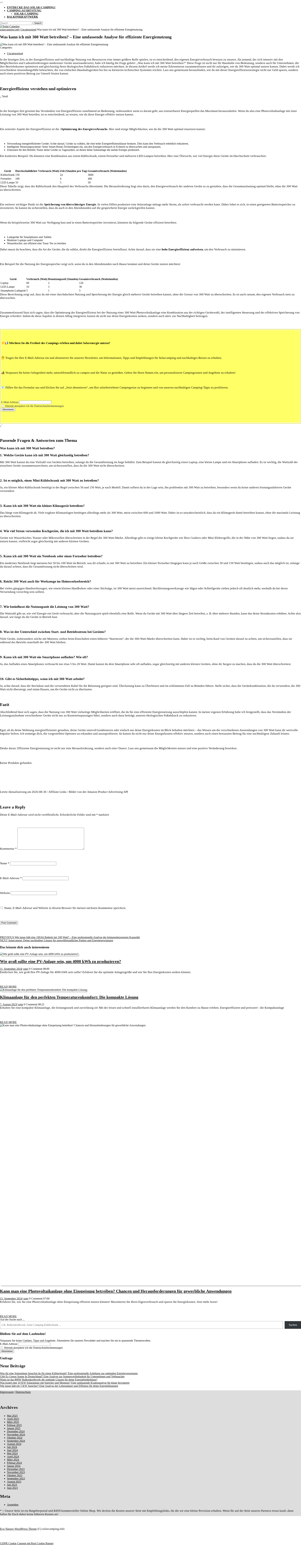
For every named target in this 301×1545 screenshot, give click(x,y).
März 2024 (13, 1459)
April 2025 (13, 1418)
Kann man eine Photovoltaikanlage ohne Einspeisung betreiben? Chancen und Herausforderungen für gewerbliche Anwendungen (115, 1291)
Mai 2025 (12, 1415)
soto (25, 968)
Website (5, 893)
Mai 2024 (12, 1453)
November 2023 (16, 1472)
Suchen (293, 1324)
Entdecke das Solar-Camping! (31, 7)
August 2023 (14, 1481)
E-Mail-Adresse (9, 402)
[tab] (1, 2)
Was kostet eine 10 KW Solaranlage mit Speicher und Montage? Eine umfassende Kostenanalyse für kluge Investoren (64, 1382)
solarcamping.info (10, 29)
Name (4, 863)
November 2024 (16, 1434)
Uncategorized (28, 29)
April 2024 (13, 1456)
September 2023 (16, 1478)
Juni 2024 (12, 1450)
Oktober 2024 (14, 1437)
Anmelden (12, 1504)
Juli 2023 (12, 1484)
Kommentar (8, 848)
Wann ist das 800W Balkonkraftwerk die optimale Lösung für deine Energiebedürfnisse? (48, 1379)
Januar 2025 (13, 1428)
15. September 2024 (11, 1298)
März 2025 (13, 1422)
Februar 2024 (14, 1462)
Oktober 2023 (14, 1475)
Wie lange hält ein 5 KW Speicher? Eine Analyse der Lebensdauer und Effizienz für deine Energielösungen (59, 1385)
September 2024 (16, 1440)
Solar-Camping (26, 13)
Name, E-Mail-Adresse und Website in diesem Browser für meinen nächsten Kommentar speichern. (65, 908)
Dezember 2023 (16, 1469)
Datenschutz (23, 1392)
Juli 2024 (12, 1447)
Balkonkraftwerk (22, 16)
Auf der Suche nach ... (12, 1319)
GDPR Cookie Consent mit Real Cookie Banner (26, 1543)
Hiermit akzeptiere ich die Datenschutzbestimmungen (34, 406)
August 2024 (14, 1443)
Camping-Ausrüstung (24, 10)
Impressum (7, 1392)
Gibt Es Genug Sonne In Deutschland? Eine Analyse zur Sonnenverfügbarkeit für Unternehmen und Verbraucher (62, 1376)
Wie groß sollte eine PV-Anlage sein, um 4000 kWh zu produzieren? (60, 961)
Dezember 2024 (16, 1431)
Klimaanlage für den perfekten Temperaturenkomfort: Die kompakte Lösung (69, 997)
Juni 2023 (12, 1487)
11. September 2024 (11, 968)
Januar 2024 (13, 1465)
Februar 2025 (14, 1425)
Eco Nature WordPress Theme (18, 1529)
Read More (8, 986)
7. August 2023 (8, 1004)
